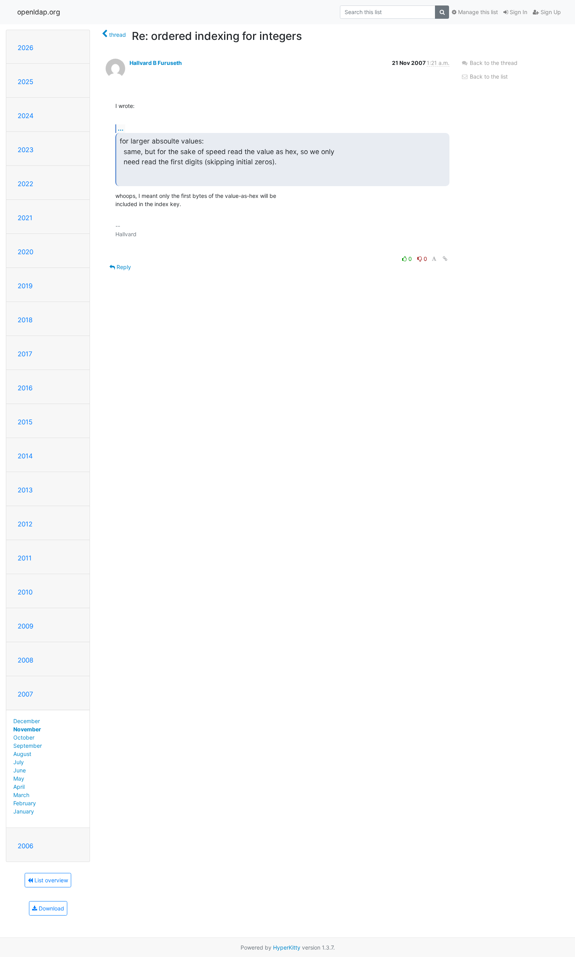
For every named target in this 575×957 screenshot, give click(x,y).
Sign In (517, 12)
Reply (123, 267)
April (19, 786)
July (18, 762)
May (18, 778)
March (21, 795)
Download (50, 908)
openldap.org (38, 12)
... (121, 128)
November (27, 729)
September (27, 745)
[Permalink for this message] (445, 259)
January (23, 811)
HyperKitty (286, 947)
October (23, 737)
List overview (50, 880)
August (22, 754)
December (26, 721)
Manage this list (477, 12)
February (24, 803)
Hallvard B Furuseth (155, 62)
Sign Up (550, 12)
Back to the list (488, 76)
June (19, 770)
